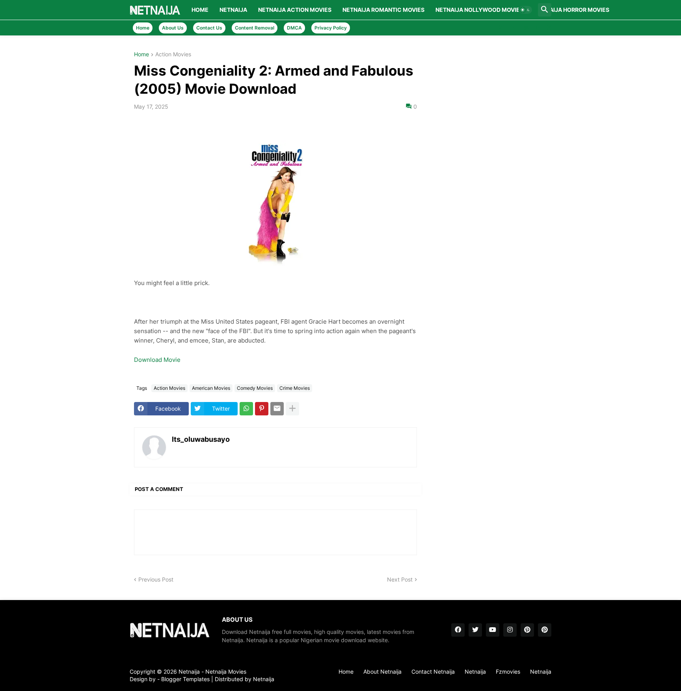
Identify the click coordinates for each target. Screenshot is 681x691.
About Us (173, 28)
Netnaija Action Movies (294, 9)
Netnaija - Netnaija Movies (212, 671)
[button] (525, 10)
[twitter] (501, 27)
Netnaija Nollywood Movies (479, 9)
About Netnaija (382, 671)
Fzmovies (508, 671)
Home (200, 9)
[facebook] (489, 27)
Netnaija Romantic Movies (383, 9)
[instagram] (549, 27)
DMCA (294, 28)
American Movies (211, 388)
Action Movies (173, 54)
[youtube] (514, 27)
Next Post (400, 579)
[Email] (277, 408)
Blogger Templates (185, 679)
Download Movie (157, 359)
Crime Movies (294, 388)
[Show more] (292, 408)
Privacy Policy (330, 28)
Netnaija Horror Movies (571, 9)
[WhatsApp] (246, 408)
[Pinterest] (261, 408)
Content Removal (254, 28)
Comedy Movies (255, 388)
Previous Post (155, 579)
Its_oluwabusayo (201, 439)
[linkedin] (538, 27)
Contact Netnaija (433, 671)
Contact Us (209, 28)
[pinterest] (526, 27)
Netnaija (233, 9)
